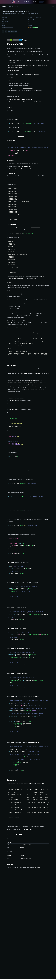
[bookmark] (5, 31)
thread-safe (21, 136)
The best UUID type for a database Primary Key (20, 99)
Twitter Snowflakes (34, 696)
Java (31, 17)
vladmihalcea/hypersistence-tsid (14, 11)
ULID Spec (36, 74)
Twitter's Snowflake (26, 74)
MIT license (37, 867)
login (53, 6)
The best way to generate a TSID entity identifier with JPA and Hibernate (27, 101)
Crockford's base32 (27, 88)
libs (4, 6)
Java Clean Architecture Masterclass (24, 1)
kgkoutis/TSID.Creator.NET (25, 844)
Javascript (33, 278)
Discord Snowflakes (34, 742)
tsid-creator (28, 51)
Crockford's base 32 (35, 227)
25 (28, 23)
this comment (35, 54)
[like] (2, 31)
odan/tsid (22, 847)
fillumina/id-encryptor (26, 858)
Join (41, 1)
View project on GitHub (7, 27)
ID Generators (37, 17)
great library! (13, 31)
